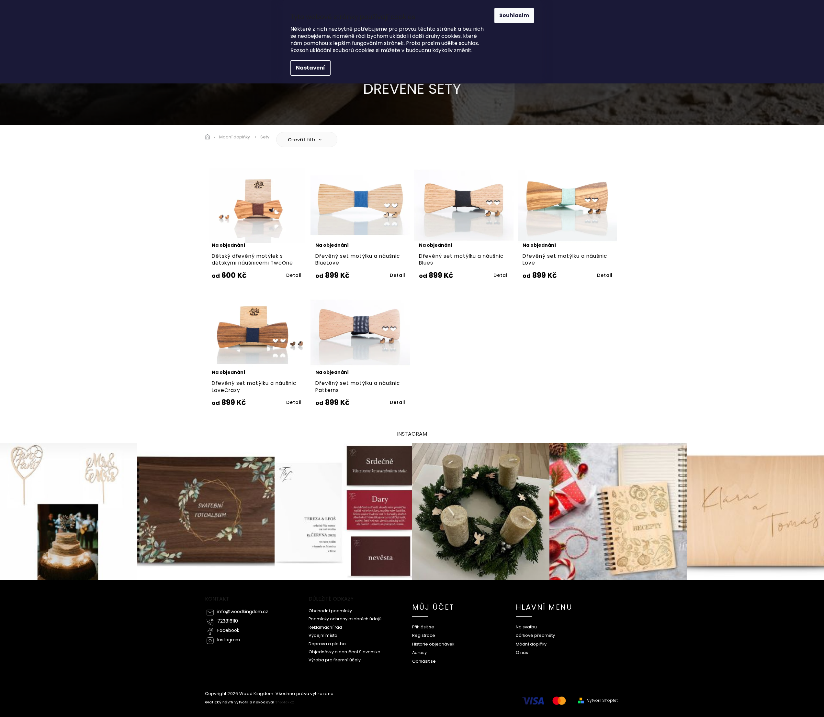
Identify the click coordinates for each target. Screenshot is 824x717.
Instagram (228, 640)
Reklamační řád (325, 627)
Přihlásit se (423, 627)
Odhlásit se (424, 661)
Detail (294, 275)
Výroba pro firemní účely (335, 660)
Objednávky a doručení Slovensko (344, 652)
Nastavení (310, 67)
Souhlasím (514, 15)
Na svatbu (526, 627)
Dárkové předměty (535, 635)
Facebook (228, 630)
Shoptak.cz (284, 702)
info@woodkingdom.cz (242, 612)
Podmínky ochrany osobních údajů (345, 619)
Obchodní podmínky (330, 611)
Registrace (423, 635)
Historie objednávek (433, 644)
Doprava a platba (327, 643)
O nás (522, 652)
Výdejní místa (323, 635)
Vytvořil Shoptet (602, 700)
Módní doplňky (531, 644)
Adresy (419, 652)
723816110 (227, 621)
